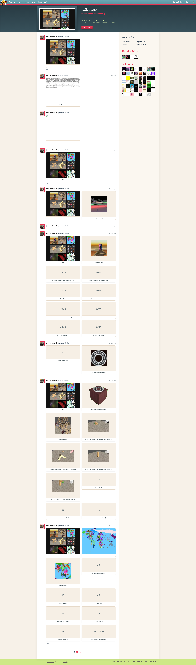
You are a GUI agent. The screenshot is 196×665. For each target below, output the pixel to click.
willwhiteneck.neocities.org (93, 13)
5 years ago (113, 36)
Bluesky (65, 662)
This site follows (130, 51)
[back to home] (3, 3)
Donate (119, 662)
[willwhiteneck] (42, 37)
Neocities (42, 662)
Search (19, 2)
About (113, 662)
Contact (153, 662)
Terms (146, 662)
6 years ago (113, 75)
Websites (12, 2)
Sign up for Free (178, 2)
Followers (127, 64)
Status (139, 662)
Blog (129, 662)
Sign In (188, 2)
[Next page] (80, 651)
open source (50, 662)
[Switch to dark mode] (194, 2)
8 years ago (113, 150)
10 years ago (112, 189)
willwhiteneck (52, 36)
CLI (125, 662)
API (134, 662)
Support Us (42, 2)
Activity (27, 2)
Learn (34, 2)
